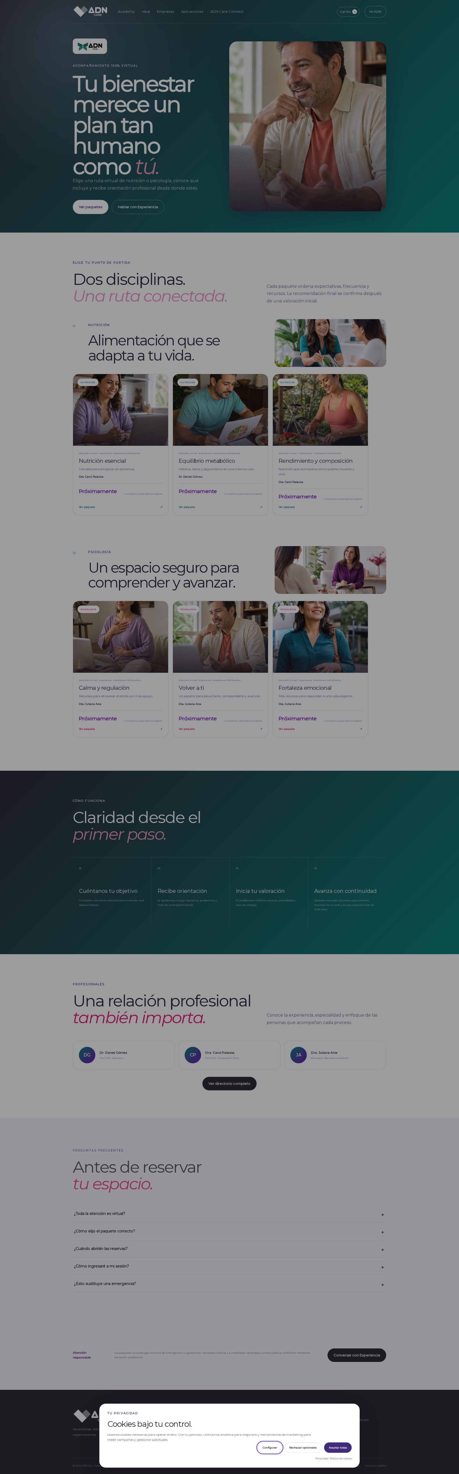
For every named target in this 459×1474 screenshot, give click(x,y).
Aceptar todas (338, 1447)
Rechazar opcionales (303, 1447)
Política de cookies (341, 1458)
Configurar (270, 1447)
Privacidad (322, 1458)
